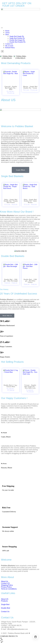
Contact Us (9, 44)
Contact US (5, 583)
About (7, 32)
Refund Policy (10, 47)
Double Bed (5, 608)
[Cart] (35, 637)
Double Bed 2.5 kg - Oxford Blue (11, 386)
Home (7, 31)
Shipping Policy (7, 585)
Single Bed (5, 604)
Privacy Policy (6, 587)
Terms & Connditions (9, 589)
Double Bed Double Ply (17, 42)
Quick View (11, 80)
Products (4, 601)
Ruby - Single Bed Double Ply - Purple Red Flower (11, 201)
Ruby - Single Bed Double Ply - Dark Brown (30, 201)
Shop (7, 34)
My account (9, 46)
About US (4, 599)
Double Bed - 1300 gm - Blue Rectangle (11, 280)
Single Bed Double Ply (17, 38)
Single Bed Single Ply (16, 36)
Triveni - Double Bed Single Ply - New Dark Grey (30, 387)
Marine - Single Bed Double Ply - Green (30, 87)
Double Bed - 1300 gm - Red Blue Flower (30, 281)
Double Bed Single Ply (17, 40)
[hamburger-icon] (2, 27)
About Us (4, 581)
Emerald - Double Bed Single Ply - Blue (11, 88)
